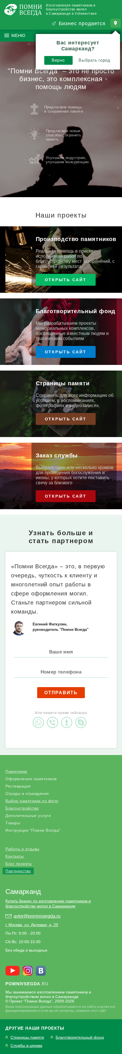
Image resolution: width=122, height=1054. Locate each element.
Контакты (14, 856)
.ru (26, 983)
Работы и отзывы (22, 849)
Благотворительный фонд (80, 1037)
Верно (58, 60)
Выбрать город (94, 60)
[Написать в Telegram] (68, 717)
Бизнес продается (82, 23)
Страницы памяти (27, 1037)
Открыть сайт (66, 280)
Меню (18, 35)
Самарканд (23, 891)
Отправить (61, 692)
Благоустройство (22, 808)
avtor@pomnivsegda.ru (37, 916)
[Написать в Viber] (54, 717)
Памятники (16, 771)
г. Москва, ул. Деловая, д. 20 (31, 924)
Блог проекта (18, 863)
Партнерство (18, 871)
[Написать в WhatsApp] (40, 717)
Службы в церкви (26, 1046)
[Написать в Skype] (82, 717)
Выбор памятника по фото (31, 801)
